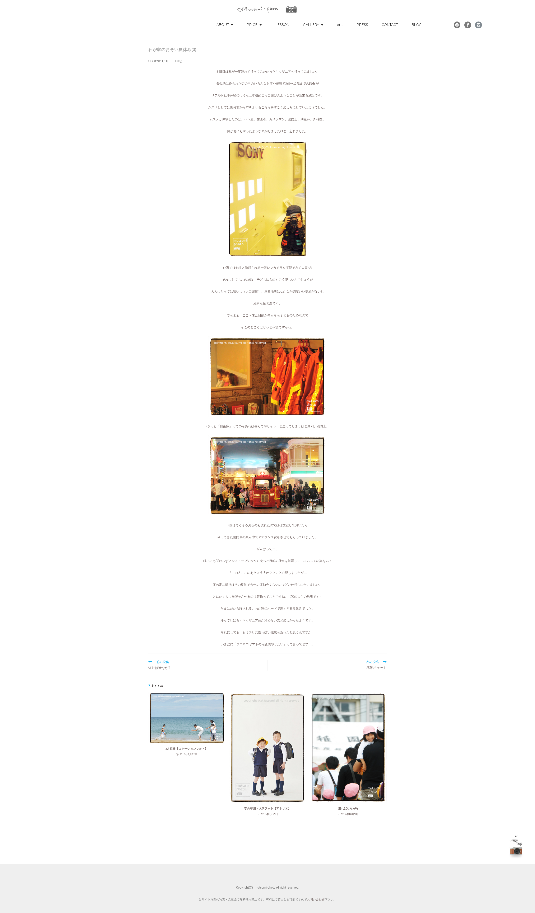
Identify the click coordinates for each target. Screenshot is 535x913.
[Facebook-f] (467, 25)
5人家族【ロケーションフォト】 (187, 749)
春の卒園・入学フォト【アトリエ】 (267, 808)
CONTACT (390, 25)
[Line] (478, 25)
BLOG (416, 25)
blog (179, 61)
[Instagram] (457, 25)
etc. (340, 25)
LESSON (282, 25)
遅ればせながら (348, 808)
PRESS (362, 25)
